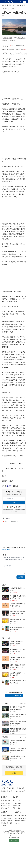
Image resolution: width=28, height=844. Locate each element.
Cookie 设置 (14, 840)
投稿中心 (9, 791)
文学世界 (9, 818)
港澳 (9, 803)
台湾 (25, 5)
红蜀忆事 (8, 486)
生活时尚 (23, 818)
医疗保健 (17, 818)
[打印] (18, 53)
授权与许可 (15, 788)
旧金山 (19, 800)
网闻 (9, 808)
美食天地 (23, 820)
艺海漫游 (3, 825)
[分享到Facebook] (3, 53)
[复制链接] (14, 53)
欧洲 (19, 805)
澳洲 (14, 808)
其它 (19, 808)
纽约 (14, 800)
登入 (24, 1)
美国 (14, 5)
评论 (21, 5)
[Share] (11, 592)
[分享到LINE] (6, 53)
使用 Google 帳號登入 (15, 507)
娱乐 (9, 805)
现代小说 (7, 9)
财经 (5, 805)
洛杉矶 (14, 803)
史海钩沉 (3, 820)
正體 (20, 1)
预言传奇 (9, 823)
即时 (6, 5)
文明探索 (9, 815)
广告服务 (15, 791)
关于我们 (8, 788)
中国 (10, 5)
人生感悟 (3, 818)
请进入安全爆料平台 (14, 695)
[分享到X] (10, 53)
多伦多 (19, 803)
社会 (5, 808)
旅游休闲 (17, 823)
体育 (2, 808)
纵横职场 (17, 820)
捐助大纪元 (22, 791)
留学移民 (23, 815)
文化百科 (3, 815)
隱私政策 (15, 511)
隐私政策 (3, 791)
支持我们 (14, 773)
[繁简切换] (25, 53)
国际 (17, 5)
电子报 (3, 788)
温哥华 (14, 805)
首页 (3, 5)
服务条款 (21, 788)
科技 (2, 805)
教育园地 (3, 823)
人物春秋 (9, 820)
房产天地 (17, 815)
